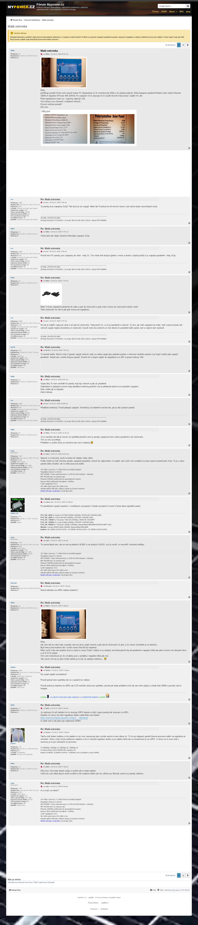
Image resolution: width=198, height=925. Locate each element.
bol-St (13, 347)
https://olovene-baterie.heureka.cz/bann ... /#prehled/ (64, 718)
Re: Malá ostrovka (50, 199)
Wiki (181, 11)
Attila (13, 50)
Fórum (155, 11)
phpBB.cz (104, 903)
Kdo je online (14, 879)
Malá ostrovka (17, 26)
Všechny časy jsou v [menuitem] (176, 890)
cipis (12, 451)
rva (12, 199)
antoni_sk (14, 513)
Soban (13, 667)
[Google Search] (188, 6)
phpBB (91, 897)
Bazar (172, 11)
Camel (13, 743)
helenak (14, 583)
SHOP (164, 11)
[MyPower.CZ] (21, 7)
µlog (188, 11)
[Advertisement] (99, 173)
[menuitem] (31, 20)
